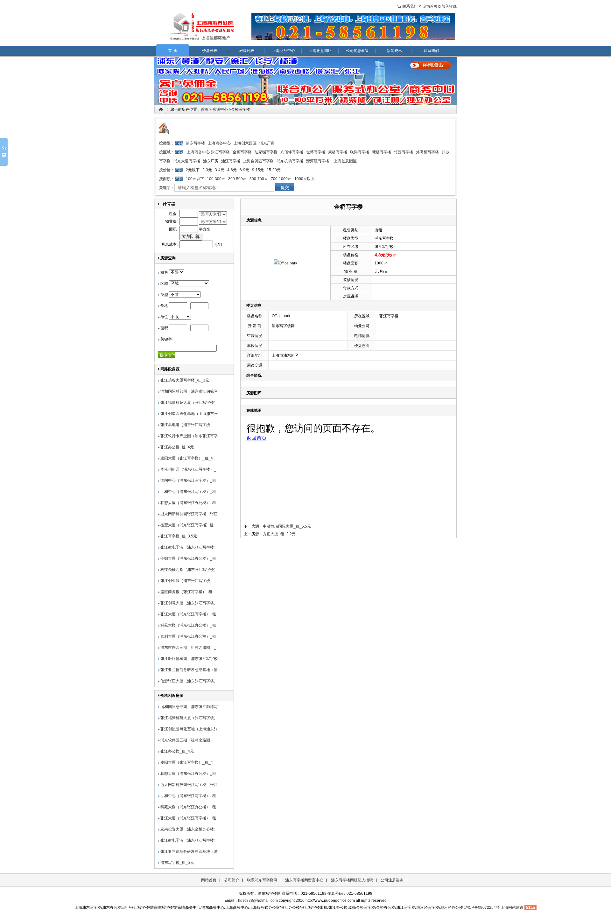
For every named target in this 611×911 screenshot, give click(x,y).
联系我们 (409, 6)
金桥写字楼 (242, 152)
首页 (204, 109)
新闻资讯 (394, 50)
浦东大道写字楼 (186, 161)
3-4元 (219, 170)
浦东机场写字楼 (290, 161)
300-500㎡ (237, 179)
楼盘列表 (209, 50)
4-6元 (232, 170)
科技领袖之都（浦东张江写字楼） (189, 569)
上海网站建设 (512, 907)
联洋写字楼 (359, 152)
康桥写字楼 (337, 152)
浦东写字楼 (195, 143)
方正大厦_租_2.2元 (279, 534)
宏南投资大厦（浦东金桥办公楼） (189, 829)
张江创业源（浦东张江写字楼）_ (188, 580)
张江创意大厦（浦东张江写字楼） (189, 603)
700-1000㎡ (281, 179)
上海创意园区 (320, 50)
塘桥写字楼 (381, 152)
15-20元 (274, 170)
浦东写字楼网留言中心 (304, 880)
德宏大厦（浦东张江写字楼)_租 (187, 525)
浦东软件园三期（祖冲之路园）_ (188, 647)
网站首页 (208, 880)
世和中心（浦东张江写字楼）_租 (188, 491)
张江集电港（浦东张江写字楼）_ (188, 425)
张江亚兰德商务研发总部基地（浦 (189, 670)
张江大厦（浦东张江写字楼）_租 (188, 614)
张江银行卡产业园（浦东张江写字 (189, 436)
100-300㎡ (216, 179)
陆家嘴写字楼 (266, 152)
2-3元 (207, 170)
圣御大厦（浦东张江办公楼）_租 (188, 558)
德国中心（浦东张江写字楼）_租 (188, 480)
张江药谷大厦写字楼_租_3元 (184, 380)
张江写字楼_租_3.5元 (178, 536)
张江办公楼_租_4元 (177, 447)
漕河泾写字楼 (317, 161)
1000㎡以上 (304, 179)
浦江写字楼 (230, 161)
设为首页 (430, 6)
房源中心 (220, 109)
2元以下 (193, 170)
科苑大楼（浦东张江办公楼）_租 (188, 625)
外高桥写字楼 (427, 152)
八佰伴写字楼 (291, 152)
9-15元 (258, 170)
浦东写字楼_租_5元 (177, 862)
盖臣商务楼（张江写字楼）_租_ (187, 592)
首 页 (173, 50)
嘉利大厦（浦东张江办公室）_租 (188, 636)
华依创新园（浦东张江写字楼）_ (188, 469)
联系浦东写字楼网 (262, 880)
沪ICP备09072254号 (482, 907)
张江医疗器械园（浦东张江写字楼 (189, 658)
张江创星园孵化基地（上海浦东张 (189, 413)
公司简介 (231, 880)
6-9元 (244, 170)
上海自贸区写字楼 (258, 161)
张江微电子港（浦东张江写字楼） (189, 547)
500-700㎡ (258, 179)
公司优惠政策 (357, 50)
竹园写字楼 (403, 152)
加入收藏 (449, 6)
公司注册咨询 (392, 880)
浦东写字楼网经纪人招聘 (352, 880)
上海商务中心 (283, 50)
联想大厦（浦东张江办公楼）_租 (188, 503)
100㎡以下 (195, 179)
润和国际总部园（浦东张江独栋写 (189, 391)
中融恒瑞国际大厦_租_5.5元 (287, 526)
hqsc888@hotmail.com (258, 900)
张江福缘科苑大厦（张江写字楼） (189, 402)
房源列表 (246, 50)
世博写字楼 (315, 152)
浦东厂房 (267, 143)
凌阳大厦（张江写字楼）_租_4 (186, 458)
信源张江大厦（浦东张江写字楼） (189, 681)
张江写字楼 (220, 152)
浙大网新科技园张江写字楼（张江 (189, 514)
